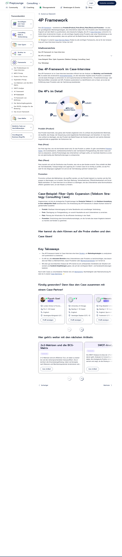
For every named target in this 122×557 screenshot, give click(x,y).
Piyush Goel (54, 298)
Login (91, 3)
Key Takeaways (43, 63)
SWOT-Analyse (19, 88)
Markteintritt (78, 272)
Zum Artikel (46, 369)
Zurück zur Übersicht (48, 14)
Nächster (107, 385)
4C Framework (19, 91)
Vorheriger (44, 385)
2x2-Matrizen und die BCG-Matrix (23, 84)
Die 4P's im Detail (44, 56)
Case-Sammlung (56, 274)
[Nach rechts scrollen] (81, 329)
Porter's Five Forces (20, 76)
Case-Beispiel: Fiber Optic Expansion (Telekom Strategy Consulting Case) (64, 59)
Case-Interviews (95, 32)
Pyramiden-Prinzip (20, 80)
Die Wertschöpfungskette (23, 103)
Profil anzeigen (48, 320)
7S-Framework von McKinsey (20, 99)
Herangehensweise (66, 76)
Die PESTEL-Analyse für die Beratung (23, 107)
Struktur (82, 253)
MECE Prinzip (18, 73)
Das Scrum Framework (21, 112)
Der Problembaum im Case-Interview (21, 69)
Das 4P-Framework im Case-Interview (51, 52)
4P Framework (19, 95)
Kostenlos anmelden (107, 3)
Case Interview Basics (62, 40)
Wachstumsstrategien (87, 261)
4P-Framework (46, 28)
